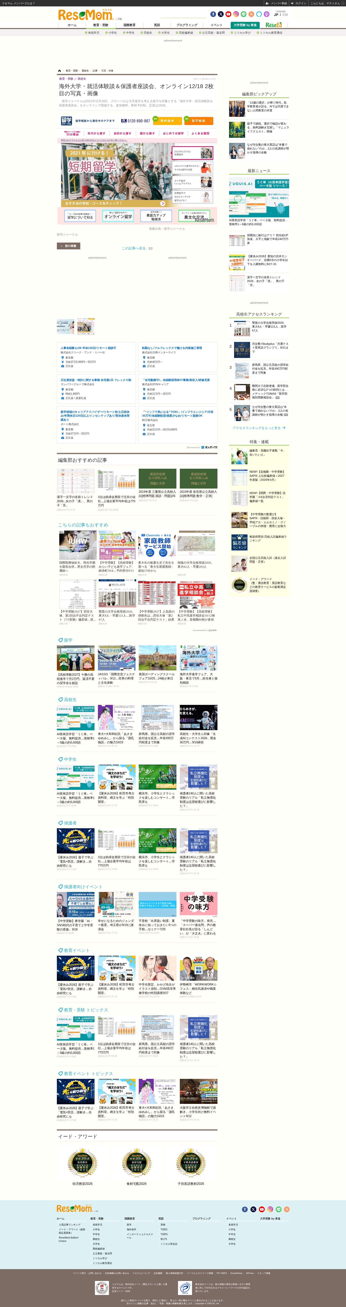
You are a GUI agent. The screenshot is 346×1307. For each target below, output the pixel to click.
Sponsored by (193, 447)
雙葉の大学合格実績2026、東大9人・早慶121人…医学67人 (117, 615)
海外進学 (131, 1229)
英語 (157, 25)
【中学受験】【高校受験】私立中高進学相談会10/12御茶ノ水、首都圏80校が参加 (196, 615)
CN (285, 15)
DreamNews (236, 1273)
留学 (68, 640)
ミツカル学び (242, 32)
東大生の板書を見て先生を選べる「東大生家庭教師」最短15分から (156, 566)
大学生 (165, 32)
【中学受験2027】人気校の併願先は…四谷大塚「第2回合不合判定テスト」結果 (156, 615)
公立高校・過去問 (213, 32)
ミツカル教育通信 (271, 32)
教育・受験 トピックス (86, 1010)
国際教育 (130, 25)
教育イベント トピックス (88, 1073)
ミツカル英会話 (169, 1244)
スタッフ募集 (264, 1273)
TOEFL (164, 1234)
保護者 (70, 823)
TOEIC (164, 1229)
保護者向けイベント (83, 886)
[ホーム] (59, 70)
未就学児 (93, 32)
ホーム (72, 25)
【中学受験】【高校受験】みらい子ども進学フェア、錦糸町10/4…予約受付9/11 (117, 566)
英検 (163, 1224)
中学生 (130, 32)
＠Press (250, 1273)
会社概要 (158, 1273)
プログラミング (186, 25)
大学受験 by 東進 (245, 25)
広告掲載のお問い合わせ (117, 1273)
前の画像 (70, 245)
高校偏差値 (186, 32)
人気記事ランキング (69, 1224)
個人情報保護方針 (174, 1273)
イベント (217, 25)
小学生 (113, 32)
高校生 (148, 32)
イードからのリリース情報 (200, 1273)
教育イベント (77, 950)
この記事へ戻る (137, 248)
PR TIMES (222, 1273)
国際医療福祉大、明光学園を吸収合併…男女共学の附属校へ (77, 566)
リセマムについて (141, 1273)
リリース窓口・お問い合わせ (87, 1273)
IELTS (164, 1239)
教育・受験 (100, 25)
